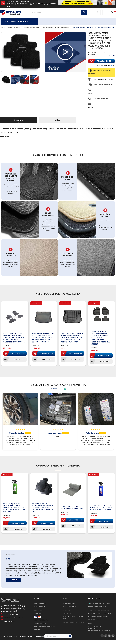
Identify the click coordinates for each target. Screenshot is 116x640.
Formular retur (39, 607)
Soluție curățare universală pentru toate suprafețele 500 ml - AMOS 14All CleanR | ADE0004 (14, 507)
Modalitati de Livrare (41, 620)
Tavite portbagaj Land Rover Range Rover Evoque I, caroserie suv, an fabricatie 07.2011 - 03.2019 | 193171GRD (43, 337)
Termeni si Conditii (40, 623)
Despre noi (66, 610)
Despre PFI (14, 580)
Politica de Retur (40, 603)
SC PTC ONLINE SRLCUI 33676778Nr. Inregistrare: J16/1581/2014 (99, 629)
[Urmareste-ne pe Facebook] (102, 635)
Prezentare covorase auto (98, 617)
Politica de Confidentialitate (44, 626)
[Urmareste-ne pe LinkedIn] (113, 635)
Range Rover (35, 27)
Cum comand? (39, 610)
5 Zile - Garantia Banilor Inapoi (99, 610)
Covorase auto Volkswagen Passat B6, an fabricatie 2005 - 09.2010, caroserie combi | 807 (43, 507)
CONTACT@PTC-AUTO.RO (16, 617)
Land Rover (26, 27)
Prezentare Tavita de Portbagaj (100, 613)
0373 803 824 (14, 614)
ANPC (90, 623)
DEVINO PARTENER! (69, 603)
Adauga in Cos (18, 353)
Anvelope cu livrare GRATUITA (73, 622)
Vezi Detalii (18, 359)
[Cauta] (84, 12)
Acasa (3, 27)
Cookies (37, 630)
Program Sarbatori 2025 (97, 607)
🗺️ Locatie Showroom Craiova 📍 (100, 603)
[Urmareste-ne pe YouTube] (109, 635)
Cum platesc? (39, 613)
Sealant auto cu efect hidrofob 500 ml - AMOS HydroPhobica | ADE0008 (101, 507)
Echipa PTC (67, 613)
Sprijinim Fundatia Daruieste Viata (73, 618)
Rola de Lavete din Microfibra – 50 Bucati (72, 507)
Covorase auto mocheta (14, 27)
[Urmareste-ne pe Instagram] (105, 635)
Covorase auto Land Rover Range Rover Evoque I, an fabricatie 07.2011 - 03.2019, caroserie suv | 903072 (14, 337)
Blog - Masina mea (69, 607)
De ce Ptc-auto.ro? (95, 620)
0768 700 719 (38, 4)
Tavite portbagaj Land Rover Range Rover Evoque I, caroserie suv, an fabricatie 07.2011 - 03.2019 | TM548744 (72, 337)
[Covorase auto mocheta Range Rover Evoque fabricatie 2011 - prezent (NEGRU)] (6, 79)
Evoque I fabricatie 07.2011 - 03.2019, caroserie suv (55, 27)
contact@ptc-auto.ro (17, 4)
